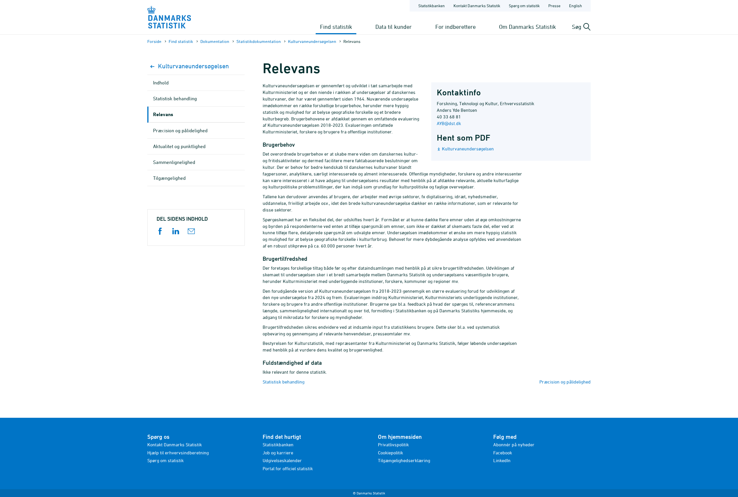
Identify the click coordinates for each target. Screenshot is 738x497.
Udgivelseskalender (282, 460)
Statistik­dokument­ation (258, 41)
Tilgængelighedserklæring (404, 460)
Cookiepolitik (390, 452)
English (575, 5)
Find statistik (336, 26)
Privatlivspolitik (393, 444)
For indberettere (455, 26)
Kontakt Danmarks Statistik (476, 5)
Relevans (163, 114)
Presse (554, 5)
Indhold (161, 83)
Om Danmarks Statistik (527, 26)
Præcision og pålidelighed (565, 381)
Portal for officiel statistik (288, 468)
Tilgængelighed (169, 178)
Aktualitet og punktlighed (179, 146)
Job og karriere (278, 452)
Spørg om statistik (524, 5)
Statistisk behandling (283, 381)
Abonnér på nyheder (513, 444)
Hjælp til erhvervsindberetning (178, 452)
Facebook (502, 452)
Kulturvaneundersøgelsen (312, 41)
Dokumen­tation (214, 41)
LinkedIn (502, 460)
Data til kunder (393, 26)
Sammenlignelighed (174, 162)
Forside (154, 41)
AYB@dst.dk (449, 123)
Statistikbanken (431, 5)
